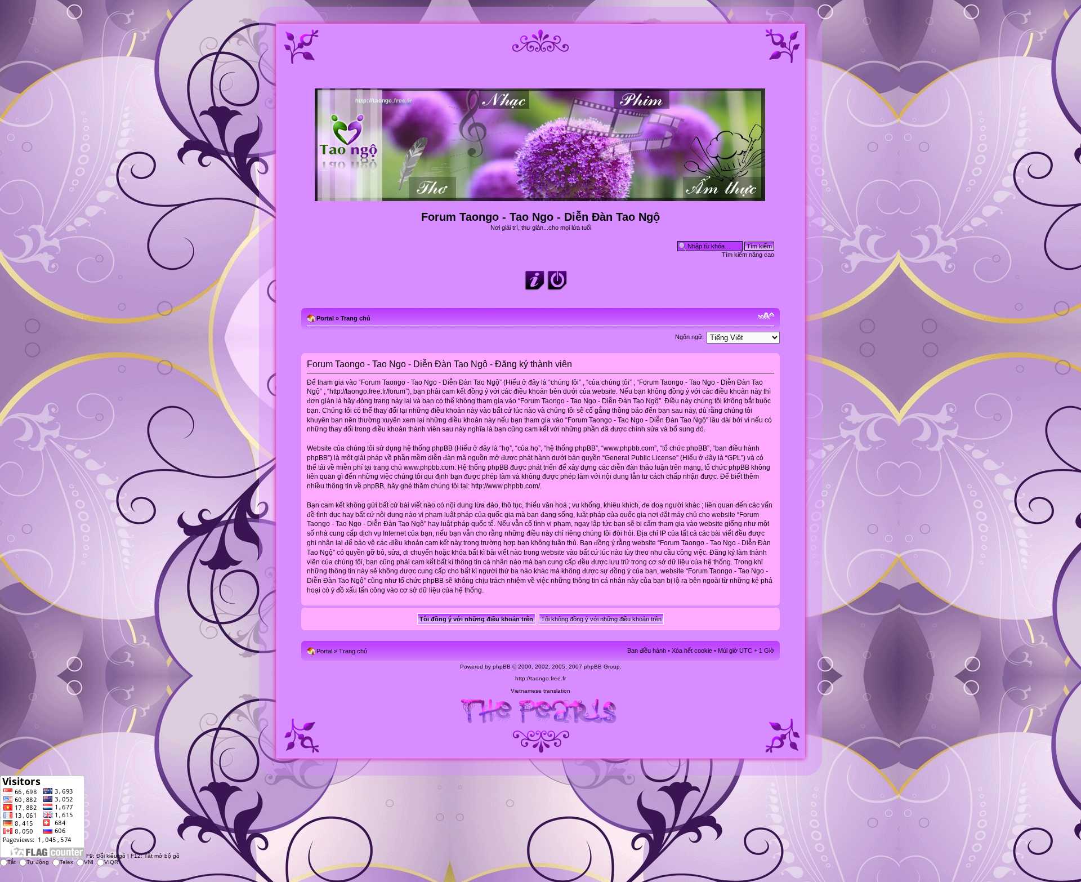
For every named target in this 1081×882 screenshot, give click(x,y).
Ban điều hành (646, 650)
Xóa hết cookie (692, 650)
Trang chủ (355, 318)
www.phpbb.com (429, 467)
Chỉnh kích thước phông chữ (766, 316)
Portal (325, 318)
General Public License (640, 458)
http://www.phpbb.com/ (505, 486)
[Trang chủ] (540, 196)
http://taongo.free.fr (540, 678)
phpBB (502, 666)
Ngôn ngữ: (689, 336)
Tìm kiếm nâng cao (748, 254)
